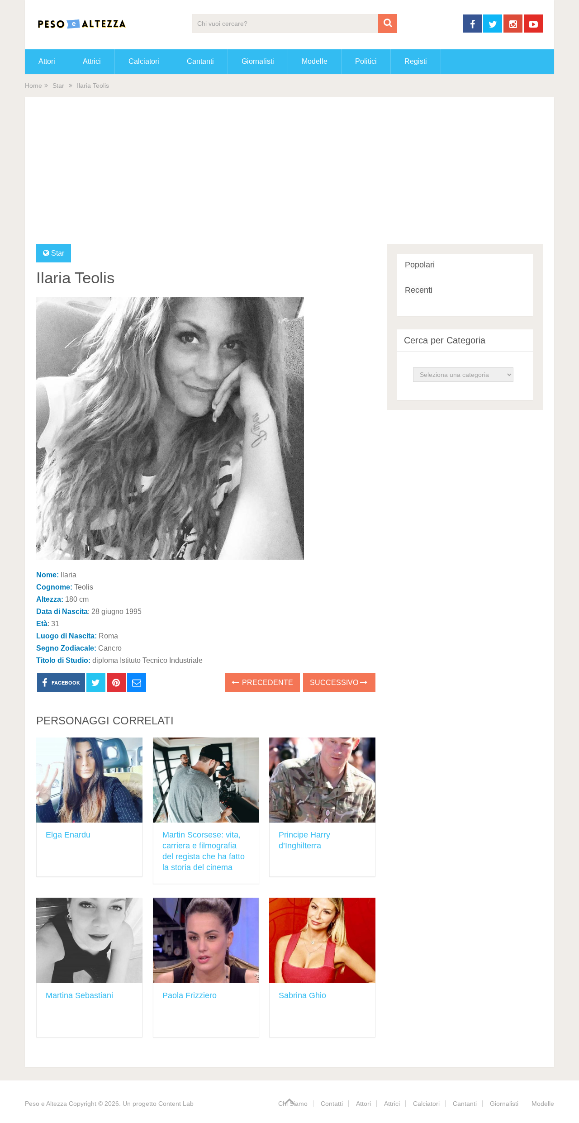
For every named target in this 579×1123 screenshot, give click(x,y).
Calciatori (143, 61)
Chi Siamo (293, 1103)
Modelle (314, 61)
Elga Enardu (68, 834)
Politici (366, 61)
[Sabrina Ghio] (322, 940)
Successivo (335, 682)
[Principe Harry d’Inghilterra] (322, 780)
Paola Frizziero (189, 995)
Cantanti (200, 61)
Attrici (92, 61)
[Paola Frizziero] (206, 940)
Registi (415, 61)
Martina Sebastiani (79, 995)
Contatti (332, 1103)
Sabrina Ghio (302, 995)
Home (33, 85)
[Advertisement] (289, 176)
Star (58, 85)
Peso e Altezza (46, 1103)
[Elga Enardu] (89, 780)
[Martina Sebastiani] (89, 940)
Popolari (420, 264)
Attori (46, 61)
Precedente (266, 682)
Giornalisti (258, 61)
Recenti (418, 290)
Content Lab (176, 1103)
